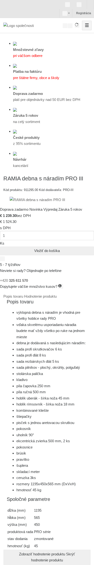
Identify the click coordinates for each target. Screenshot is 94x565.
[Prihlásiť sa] (75, 13)
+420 (14, 280)
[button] (64, 13)
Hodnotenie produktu (40, 296)
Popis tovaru (13, 296)
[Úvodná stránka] (18, 25)
